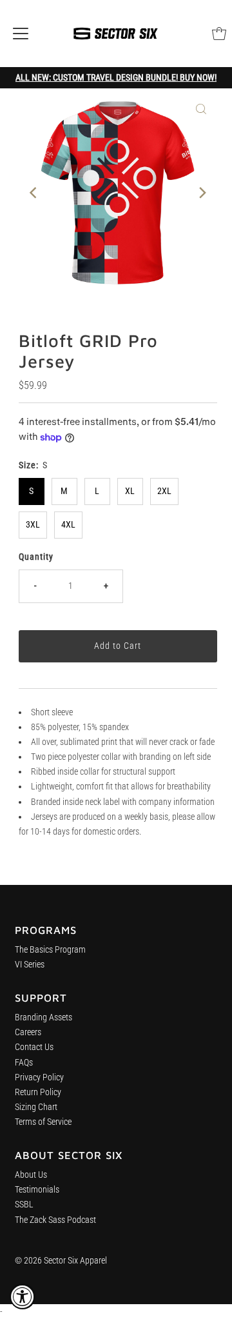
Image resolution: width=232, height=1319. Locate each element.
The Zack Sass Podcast (55, 1220)
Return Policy (38, 1092)
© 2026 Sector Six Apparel (61, 1260)
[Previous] (34, 193)
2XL (164, 491)
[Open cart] (219, 33)
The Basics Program (50, 949)
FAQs (24, 1062)
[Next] (201, 193)
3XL (33, 524)
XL (130, 491)
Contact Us (34, 1047)
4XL (68, 524)
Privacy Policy (39, 1077)
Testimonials (37, 1189)
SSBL (24, 1204)
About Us (31, 1174)
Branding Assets (43, 1017)
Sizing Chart (36, 1107)
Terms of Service (43, 1121)
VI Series (29, 964)
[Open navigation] (20, 33)
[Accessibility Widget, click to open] (22, 1296)
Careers (28, 1032)
